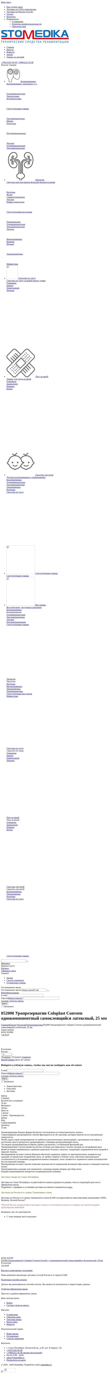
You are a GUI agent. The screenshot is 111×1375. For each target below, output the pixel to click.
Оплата (9, 14)
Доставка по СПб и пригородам (21, 9)
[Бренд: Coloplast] (6, 1047)
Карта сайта (11, 1322)
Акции (9, 54)
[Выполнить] (48, 990)
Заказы (9, 978)
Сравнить (26, 1057)
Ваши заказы (12, 1333)
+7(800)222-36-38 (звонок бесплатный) (24, 1353)
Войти (4, 993)
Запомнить (9, 1006)
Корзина (5, 968)
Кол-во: (4, 1051)
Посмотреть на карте (16, 1360)
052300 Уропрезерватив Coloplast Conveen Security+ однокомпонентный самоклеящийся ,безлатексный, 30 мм (52, 1260)
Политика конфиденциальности (27, 24)
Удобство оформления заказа (14, 1289)
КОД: (3, 1032)
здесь (70, 1187)
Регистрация (13, 993)
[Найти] (27, 961)
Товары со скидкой (15, 57)
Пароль (4, 998)
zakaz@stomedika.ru (15, 1357)
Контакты (11, 17)
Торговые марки (14, 1319)
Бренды (10, 50)
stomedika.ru (46, 1365)
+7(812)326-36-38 (9, 62)
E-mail (4, 995)
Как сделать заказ (14, 7)
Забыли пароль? (15, 998)
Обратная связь (19, 26)
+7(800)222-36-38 (25, 62)
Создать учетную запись (12, 1001)
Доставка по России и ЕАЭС (19, 12)
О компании (17, 21)
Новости (10, 52)
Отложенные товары (16, 983)
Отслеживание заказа (11, 990)
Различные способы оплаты (14, 1280)
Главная (10, 47)
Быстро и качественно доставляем (16, 1270)
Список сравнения (15, 980)
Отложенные (12, 1336)
